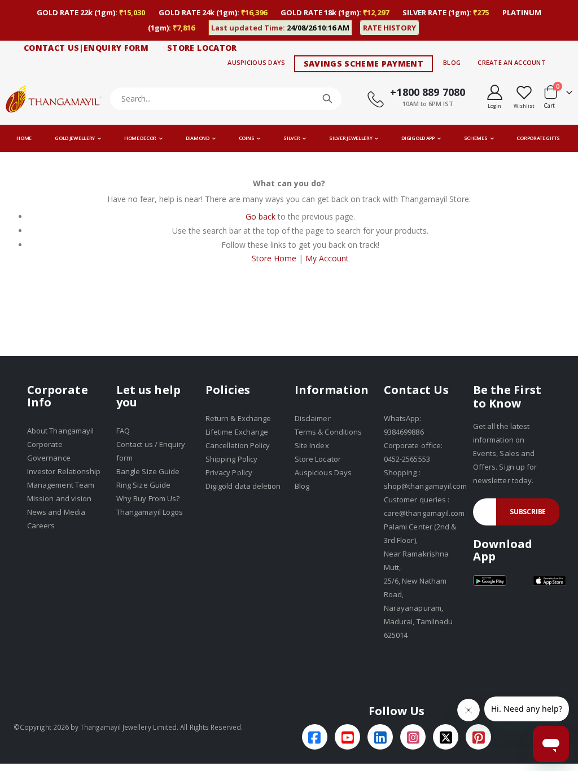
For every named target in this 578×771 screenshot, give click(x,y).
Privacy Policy (228, 472)
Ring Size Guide (143, 485)
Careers (41, 525)
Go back (260, 216)
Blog (452, 62)
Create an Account (512, 62)
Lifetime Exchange (236, 432)
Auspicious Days (256, 62)
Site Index (312, 445)
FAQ (123, 431)
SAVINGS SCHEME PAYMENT (364, 63)
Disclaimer (313, 418)
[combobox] (225, 98)
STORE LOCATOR (202, 47)
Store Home (274, 258)
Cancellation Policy (237, 445)
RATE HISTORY (389, 28)
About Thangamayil (60, 431)
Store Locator (318, 459)
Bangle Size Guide (147, 471)
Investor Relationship (63, 471)
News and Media (56, 512)
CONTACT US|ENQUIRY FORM (86, 47)
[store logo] (54, 98)
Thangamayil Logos (149, 512)
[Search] (327, 98)
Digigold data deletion (243, 486)
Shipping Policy (231, 459)
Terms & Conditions (328, 432)
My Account (327, 258)
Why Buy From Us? (147, 498)
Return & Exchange (238, 418)
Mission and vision (59, 498)
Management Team (60, 485)
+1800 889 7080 (427, 92)
